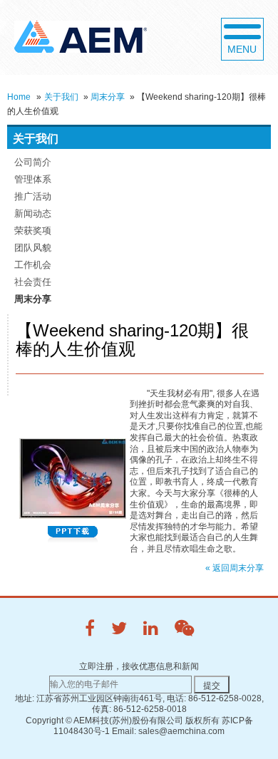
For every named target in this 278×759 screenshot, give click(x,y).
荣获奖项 (32, 230)
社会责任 (32, 282)
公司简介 (32, 162)
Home (19, 97)
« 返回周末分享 (234, 568)
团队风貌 (32, 247)
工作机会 (32, 264)
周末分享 (108, 97)
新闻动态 (32, 213)
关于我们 (61, 97)
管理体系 (32, 179)
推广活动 (32, 196)
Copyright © (49, 721)
